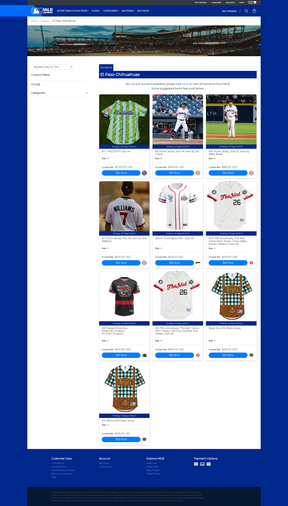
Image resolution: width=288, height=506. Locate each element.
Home (34, 21)
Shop (241, 3)
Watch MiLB (152, 470)
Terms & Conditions (62, 473)
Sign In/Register (229, 11)
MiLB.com (230, 3)
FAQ (54, 477)
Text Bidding (201, 3)
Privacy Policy (59, 466)
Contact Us (58, 463)
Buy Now (143, 10)
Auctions (127, 10)
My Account (105, 466)
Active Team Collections (72, 10)
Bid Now (121, 172)
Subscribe (216, 3)
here (185, 84)
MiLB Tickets (153, 473)
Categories (110, 10)
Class (95, 10)
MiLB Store (152, 466)
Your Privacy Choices (63, 470)
